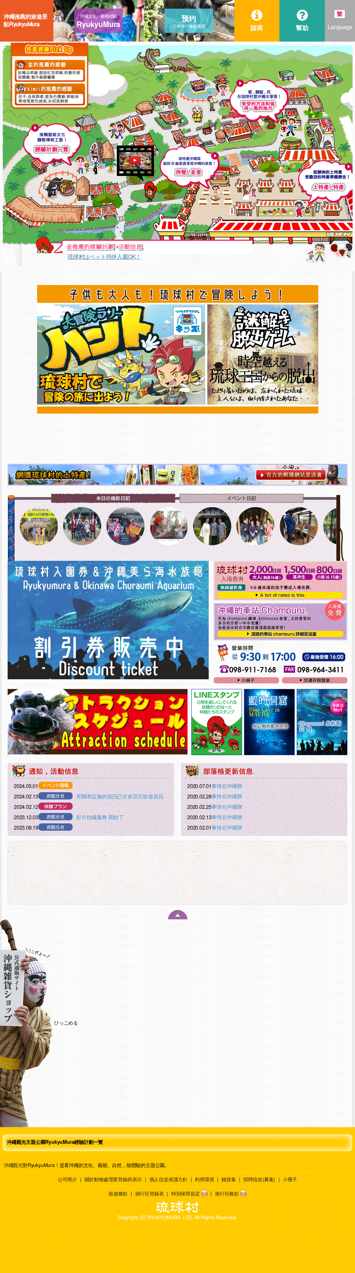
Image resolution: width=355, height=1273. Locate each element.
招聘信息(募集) (259, 1179)
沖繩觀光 (13, 1164)
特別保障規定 (185, 1193)
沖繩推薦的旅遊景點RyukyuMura (25, 20)
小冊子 (290, 1179)
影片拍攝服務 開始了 (100, 817)
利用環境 (204, 1179)
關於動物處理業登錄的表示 (113, 1179)
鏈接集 (229, 1179)
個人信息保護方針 (168, 1179)
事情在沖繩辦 (231, 785)
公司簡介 (67, 1179)
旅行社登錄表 (149, 1193)
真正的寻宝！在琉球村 (95, 256)
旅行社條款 (227, 1193)
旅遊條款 (118, 1193)
